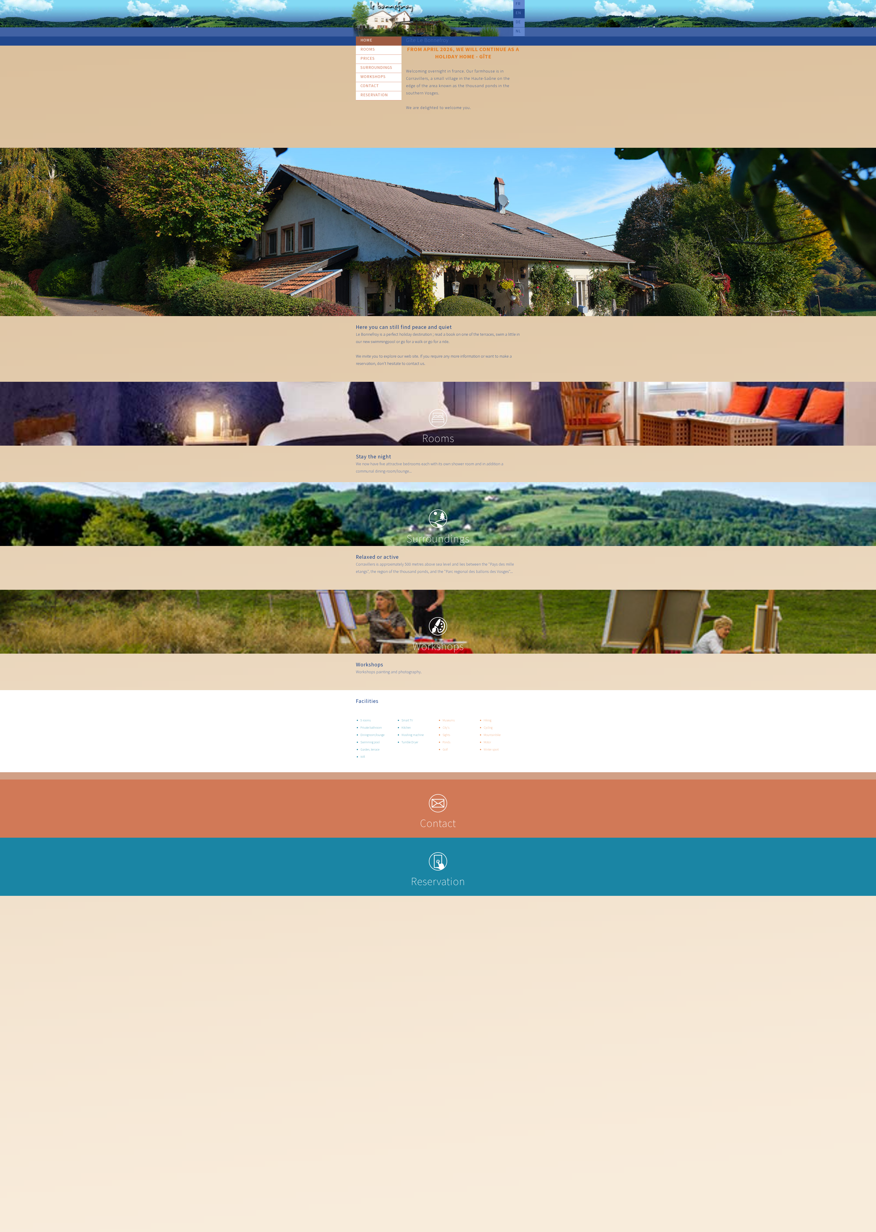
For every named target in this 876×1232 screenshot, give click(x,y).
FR (518, 3)
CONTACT (369, 85)
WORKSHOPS (373, 76)
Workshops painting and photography (388, 671)
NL (518, 31)
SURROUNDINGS (376, 67)
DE (518, 21)
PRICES (367, 58)
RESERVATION (374, 94)
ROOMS (367, 49)
